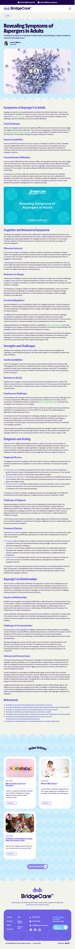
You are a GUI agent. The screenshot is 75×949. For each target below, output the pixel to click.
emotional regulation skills (54, 325)
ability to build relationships (48, 402)
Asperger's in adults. (18, 116)
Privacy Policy (37, 943)
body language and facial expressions (18, 132)
